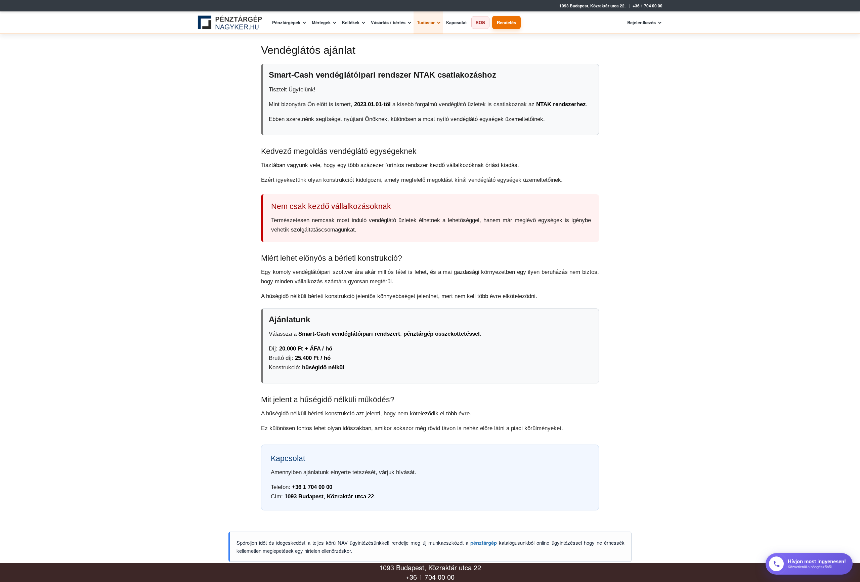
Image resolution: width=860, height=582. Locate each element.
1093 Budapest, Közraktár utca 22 (430, 567)
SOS (480, 22)
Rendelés (506, 22)
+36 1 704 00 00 (647, 6)
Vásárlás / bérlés (388, 22)
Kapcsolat (456, 22)
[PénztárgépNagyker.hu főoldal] (232, 22)
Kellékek (350, 22)
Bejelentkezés (641, 22)
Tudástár (426, 22)
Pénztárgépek (286, 22)
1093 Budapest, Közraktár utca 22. (592, 6)
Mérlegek (321, 22)
